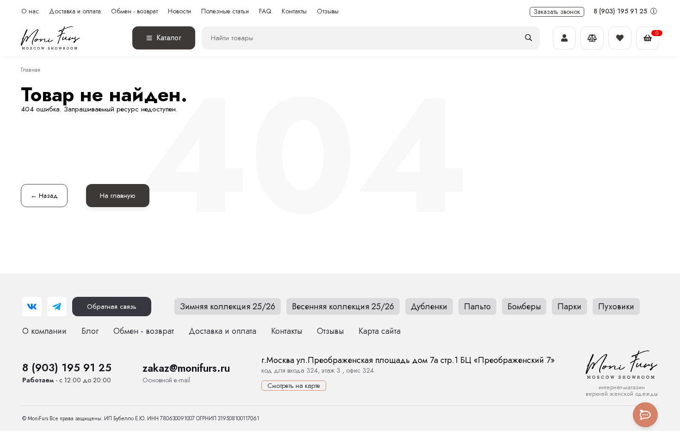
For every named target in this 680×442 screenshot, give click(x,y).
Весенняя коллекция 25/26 (343, 307)
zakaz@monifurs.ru (186, 368)
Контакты (294, 11)
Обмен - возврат (134, 11)
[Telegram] (57, 306)
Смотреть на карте (293, 385)
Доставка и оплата (75, 11)
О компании (44, 331)
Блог (90, 331)
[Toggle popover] (645, 414)
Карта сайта (380, 331)
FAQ (265, 11)
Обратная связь (111, 306)
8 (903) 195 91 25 (621, 11)
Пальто (477, 307)
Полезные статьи (225, 11)
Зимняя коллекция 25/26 (227, 307)
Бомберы (524, 307)
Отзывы (328, 11)
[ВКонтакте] (32, 306)
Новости (179, 11)
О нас (30, 11)
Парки (569, 307)
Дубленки (429, 307)
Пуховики (616, 307)
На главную (118, 195)
